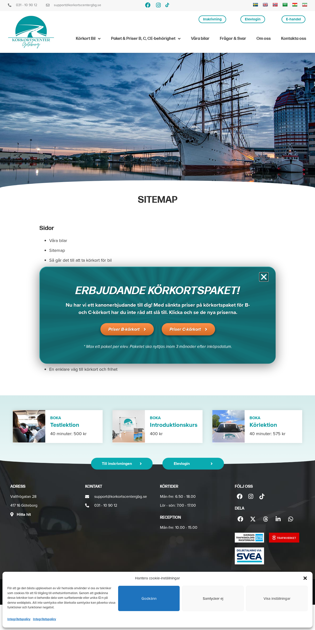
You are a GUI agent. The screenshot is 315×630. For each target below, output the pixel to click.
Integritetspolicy (19, 619)
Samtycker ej (213, 598)
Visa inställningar (277, 598)
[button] (305, 578)
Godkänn (149, 598)
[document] (157, 315)
